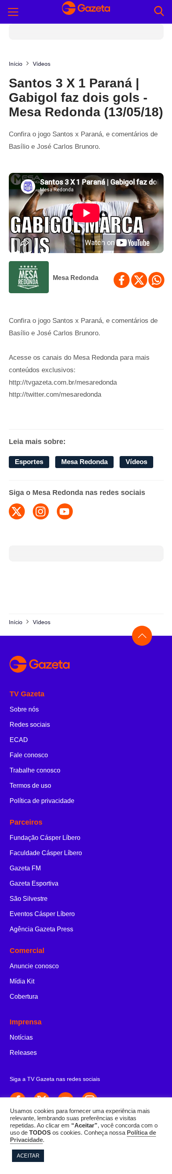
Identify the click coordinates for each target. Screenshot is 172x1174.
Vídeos (136, 462)
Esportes (29, 462)
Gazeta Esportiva (34, 883)
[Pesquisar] (159, 12)
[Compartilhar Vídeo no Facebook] (122, 280)
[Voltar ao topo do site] (142, 636)
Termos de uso (30, 785)
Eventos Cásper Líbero (42, 913)
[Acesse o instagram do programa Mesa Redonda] (41, 511)
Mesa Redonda (75, 277)
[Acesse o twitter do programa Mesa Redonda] (17, 511)
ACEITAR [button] (28, 1156)
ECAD (19, 739)
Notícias (21, 1037)
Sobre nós (24, 709)
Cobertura (24, 996)
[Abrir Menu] (13, 12)
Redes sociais (30, 724)
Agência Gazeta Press (41, 929)
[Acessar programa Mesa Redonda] (29, 278)
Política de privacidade (42, 800)
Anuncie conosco (34, 966)
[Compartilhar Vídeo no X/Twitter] (139, 280)
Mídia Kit (22, 981)
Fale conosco (29, 755)
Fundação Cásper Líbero (45, 837)
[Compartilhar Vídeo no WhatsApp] (156, 280)
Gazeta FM (25, 868)
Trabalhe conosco (35, 770)
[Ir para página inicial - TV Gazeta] (86, 12)
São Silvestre (29, 898)
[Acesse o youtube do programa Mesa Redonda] (65, 511)
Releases (23, 1052)
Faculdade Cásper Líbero (46, 853)
